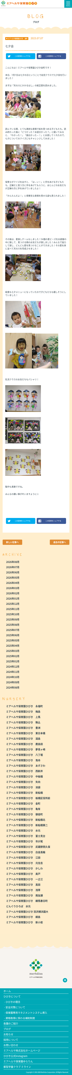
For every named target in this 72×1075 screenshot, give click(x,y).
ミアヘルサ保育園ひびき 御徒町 (24, 814)
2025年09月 (12, 619)
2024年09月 (12, 682)
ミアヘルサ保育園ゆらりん (18, 1061)
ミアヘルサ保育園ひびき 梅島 (23, 711)
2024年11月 (12, 671)
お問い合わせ (10, 1045)
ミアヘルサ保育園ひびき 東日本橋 (25, 733)
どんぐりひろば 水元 (18, 906)
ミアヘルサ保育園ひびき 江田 (23, 857)
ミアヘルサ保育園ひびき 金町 (23, 803)
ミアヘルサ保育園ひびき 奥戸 (23, 873)
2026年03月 (12, 588)
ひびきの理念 (13, 1001)
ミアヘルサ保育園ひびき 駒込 (23, 722)
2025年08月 (12, 624)
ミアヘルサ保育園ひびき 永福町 (24, 706)
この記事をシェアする (22, 56)
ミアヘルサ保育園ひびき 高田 (23, 884)
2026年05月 (12, 577)
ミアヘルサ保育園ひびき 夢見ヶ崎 (25, 749)
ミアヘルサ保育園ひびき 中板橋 (24, 776)
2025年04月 (12, 645)
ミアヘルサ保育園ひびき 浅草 (23, 890)
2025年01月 (12, 661)
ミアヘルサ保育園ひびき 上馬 (23, 717)
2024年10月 (12, 677)
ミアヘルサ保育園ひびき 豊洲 (23, 727)
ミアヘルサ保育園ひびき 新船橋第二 (27, 825)
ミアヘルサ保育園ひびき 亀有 (23, 809)
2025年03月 (12, 650)
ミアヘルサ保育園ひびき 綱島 (23, 917)
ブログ (7, 1029)
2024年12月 (12, 666)
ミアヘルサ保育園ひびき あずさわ (25, 765)
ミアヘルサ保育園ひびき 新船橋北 (25, 819)
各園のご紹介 (10, 1023)
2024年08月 (12, 687)
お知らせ (8, 1034)
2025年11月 (12, 609)
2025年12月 (12, 603)
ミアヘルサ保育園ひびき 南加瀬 (24, 895)
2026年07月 (12, 567)
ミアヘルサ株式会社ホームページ (21, 1050)
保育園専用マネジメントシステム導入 (26, 1012)
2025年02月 (12, 656)
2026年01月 (12, 598)
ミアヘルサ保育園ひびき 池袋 (23, 787)
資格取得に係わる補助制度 (20, 1018)
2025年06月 (12, 635)
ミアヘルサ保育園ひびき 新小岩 (24, 922)
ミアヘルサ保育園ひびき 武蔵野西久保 (28, 846)
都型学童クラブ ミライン (17, 1066)
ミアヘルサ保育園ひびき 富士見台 (25, 836)
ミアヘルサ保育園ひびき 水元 (23, 830)
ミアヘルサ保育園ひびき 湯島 (23, 738)
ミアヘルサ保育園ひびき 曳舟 (23, 760)
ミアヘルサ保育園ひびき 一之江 (24, 879)
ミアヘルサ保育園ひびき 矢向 (23, 781)
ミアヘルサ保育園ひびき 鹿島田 (24, 744)
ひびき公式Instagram (15, 1056)
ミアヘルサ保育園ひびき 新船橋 (24, 792)
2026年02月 (12, 593)
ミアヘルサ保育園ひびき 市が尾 (24, 841)
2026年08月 (12, 561)
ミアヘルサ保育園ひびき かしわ (24, 868)
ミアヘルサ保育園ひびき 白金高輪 (25, 852)
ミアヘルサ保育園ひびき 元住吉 (24, 863)
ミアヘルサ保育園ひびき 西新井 (24, 771)
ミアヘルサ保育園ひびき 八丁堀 (24, 754)
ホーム (7, 991)
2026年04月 (12, 582)
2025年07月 (12, 630)
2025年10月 (12, 614)
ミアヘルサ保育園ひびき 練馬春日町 (27, 900)
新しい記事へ (12, 542)
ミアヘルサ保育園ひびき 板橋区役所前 (28, 798)
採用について (10, 1039)
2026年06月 (12, 572)
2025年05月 (12, 640)
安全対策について (15, 1007)
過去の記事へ (59, 542)
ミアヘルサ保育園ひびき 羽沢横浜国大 (27, 911)
